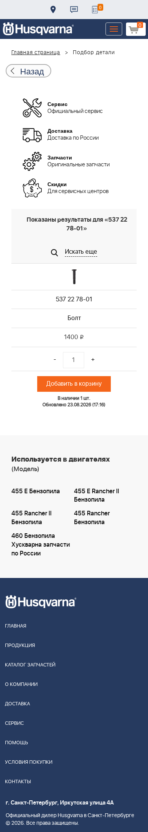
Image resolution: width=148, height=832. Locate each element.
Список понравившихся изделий (95, 9)
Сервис (14, 723)
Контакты (74, 9)
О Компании (21, 684)
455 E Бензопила (35, 491)
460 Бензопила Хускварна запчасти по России (40, 544)
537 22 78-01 (74, 299)
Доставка (53, 9)
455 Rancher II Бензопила (31, 518)
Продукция (20, 645)
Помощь (16, 743)
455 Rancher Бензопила (92, 518)
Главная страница (35, 52)
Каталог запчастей (30, 665)
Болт (74, 318)
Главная (15, 626)
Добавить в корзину (74, 383)
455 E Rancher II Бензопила (96, 496)
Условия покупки (28, 762)
